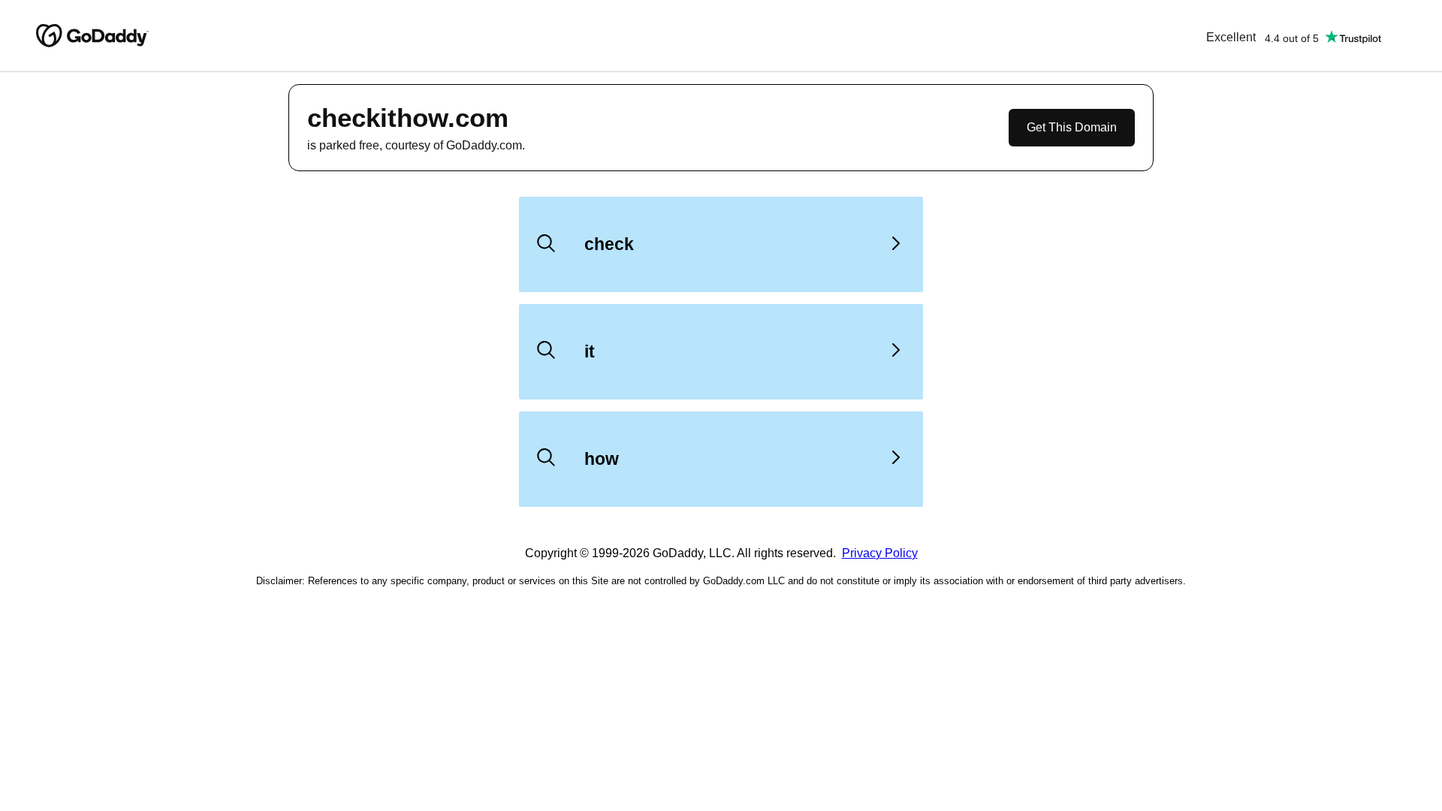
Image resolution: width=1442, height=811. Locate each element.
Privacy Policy (880, 553)
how (601, 459)
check (609, 244)
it (589, 351)
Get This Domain (1072, 127)
